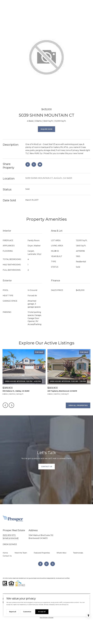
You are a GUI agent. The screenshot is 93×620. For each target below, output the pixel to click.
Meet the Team (21, 553)
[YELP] (52, 564)
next (11, 405)
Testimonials (78, 553)
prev (5, 405)
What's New (61, 553)
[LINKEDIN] (46, 564)
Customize (27, 611)
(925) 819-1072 (9, 535)
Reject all (12, 611)
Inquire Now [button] (46, 129)
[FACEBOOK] (40, 564)
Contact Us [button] (46, 467)
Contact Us (7, 556)
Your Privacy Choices (46, 617)
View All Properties (78, 405)
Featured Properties (42, 553)
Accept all (42, 611)
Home (5, 553)
